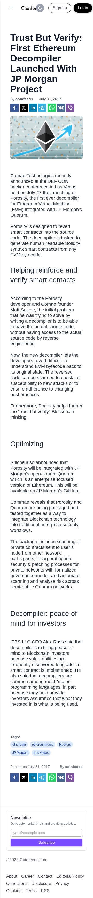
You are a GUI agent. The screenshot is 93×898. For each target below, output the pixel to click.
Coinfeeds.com (33, 860)
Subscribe (46, 842)
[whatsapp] (52, 108)
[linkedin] (33, 108)
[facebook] (14, 108)
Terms (31, 890)
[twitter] (24, 108)
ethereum (19, 744)
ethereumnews (42, 744)
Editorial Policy (70, 876)
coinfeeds (24, 99)
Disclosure (41, 883)
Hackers (65, 744)
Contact (45, 876)
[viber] (70, 108)
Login (83, 8)
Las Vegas (41, 753)
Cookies (13, 890)
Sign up (60, 8)
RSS (45, 890)
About (11, 876)
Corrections (16, 883)
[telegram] (42, 108)
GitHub (71, 490)
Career (27, 876)
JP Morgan (20, 753)
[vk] (61, 108)
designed (42, 226)
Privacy (62, 883)
